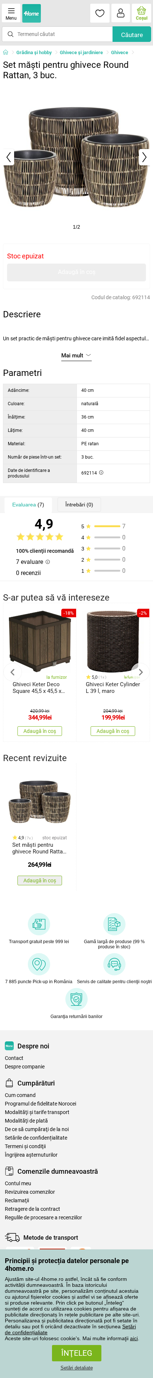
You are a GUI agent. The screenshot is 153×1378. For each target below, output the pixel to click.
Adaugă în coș (76, 271)
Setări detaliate (77, 1368)
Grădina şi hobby (34, 52)
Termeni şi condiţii (25, 1146)
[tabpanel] (76, 157)
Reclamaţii (17, 1200)
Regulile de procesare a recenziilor (43, 1217)
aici (134, 1338)
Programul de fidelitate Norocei (40, 1104)
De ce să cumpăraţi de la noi (37, 1129)
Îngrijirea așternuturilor (31, 1155)
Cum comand (20, 1095)
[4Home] (8, 52)
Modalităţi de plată (26, 1121)
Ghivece (119, 52)
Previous (12, 672)
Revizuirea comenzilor (30, 1192)
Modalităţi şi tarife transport (37, 1112)
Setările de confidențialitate (36, 1138)
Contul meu (18, 1183)
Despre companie (25, 1067)
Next (140, 672)
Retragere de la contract (32, 1209)
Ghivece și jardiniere (81, 52)
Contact (14, 1058)
